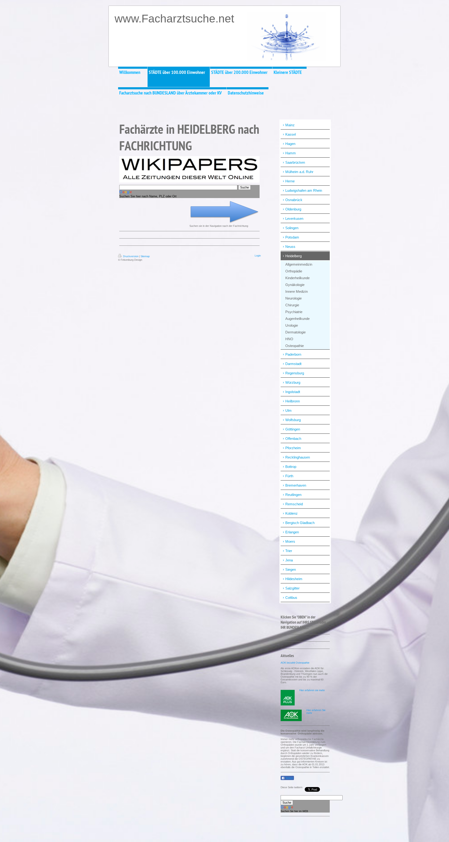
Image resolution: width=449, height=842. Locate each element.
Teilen (289, 778)
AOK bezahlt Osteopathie (295, 662)
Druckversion (130, 256)
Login (258, 255)
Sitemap (145, 256)
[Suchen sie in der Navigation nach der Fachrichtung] (224, 212)
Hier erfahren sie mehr (312, 690)
